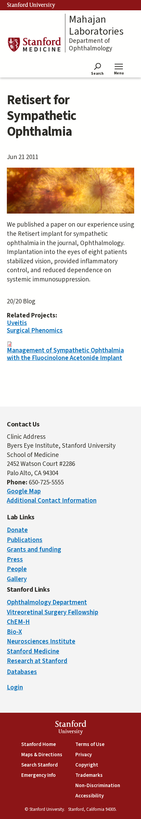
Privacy (83, 754)
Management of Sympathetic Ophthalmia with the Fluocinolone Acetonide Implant (65, 354)
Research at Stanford (37, 661)
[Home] (34, 44)
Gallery (17, 579)
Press (15, 559)
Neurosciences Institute (41, 641)
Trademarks (89, 775)
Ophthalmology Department (47, 602)
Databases (22, 672)
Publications (24, 540)
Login (15, 687)
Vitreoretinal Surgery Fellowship (52, 612)
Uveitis (17, 323)
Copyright (86, 765)
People (17, 569)
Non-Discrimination (97, 785)
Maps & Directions (41, 754)
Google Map (24, 491)
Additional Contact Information (52, 500)
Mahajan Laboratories (96, 25)
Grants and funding (34, 549)
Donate (17, 530)
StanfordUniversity (70, 728)
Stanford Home (38, 744)
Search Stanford (39, 765)
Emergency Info (38, 775)
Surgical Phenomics (35, 330)
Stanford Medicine (33, 651)
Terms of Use (89, 744)
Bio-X (14, 632)
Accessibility (89, 795)
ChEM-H (18, 622)
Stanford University (31, 5)
